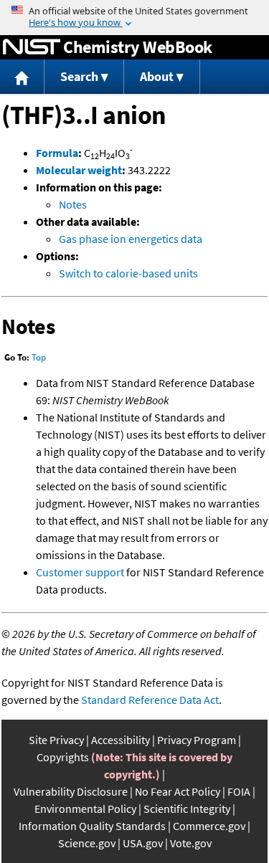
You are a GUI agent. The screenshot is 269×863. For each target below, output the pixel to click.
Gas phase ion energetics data (130, 239)
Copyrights (63, 757)
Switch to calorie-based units (128, 273)
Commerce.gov (209, 826)
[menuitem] (22, 77)
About (157, 76)
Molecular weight (79, 170)
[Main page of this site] (22, 77)
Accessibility (120, 740)
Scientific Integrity (186, 808)
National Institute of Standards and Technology (31, 47)
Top (39, 357)
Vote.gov (191, 843)
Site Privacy (56, 740)
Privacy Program (196, 740)
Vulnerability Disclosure (71, 791)
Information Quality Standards (92, 826)
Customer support (80, 572)
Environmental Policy (85, 808)
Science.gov (86, 843)
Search (79, 76)
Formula (57, 153)
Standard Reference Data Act (150, 699)
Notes (73, 204)
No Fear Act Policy (177, 791)
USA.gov (143, 843)
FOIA (238, 791)
